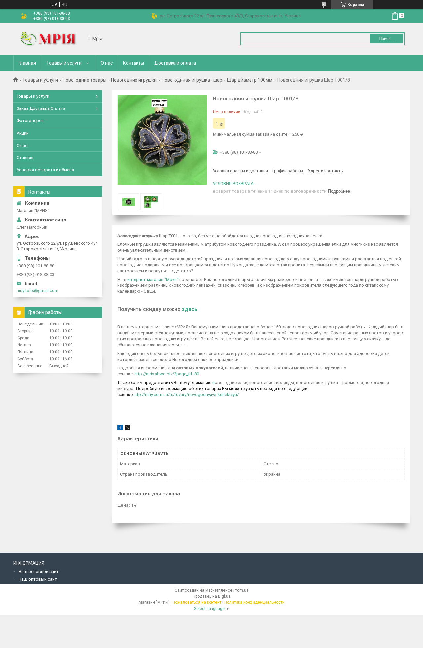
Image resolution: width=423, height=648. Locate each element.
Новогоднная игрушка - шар (192, 80)
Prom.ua (241, 590)
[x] (127, 428)
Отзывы (25, 157)
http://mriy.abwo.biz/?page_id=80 (167, 373)
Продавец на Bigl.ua (212, 596)
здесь (189, 309)
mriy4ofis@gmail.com (37, 290)
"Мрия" (170, 279)
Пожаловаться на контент (197, 602)
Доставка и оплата (175, 62)
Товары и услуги (64, 62)
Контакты (133, 62)
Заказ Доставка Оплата (41, 108)
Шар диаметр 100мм (249, 80)
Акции (23, 133)
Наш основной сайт (38, 571)
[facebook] (120, 428)
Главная (27, 62)
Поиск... (387, 38)
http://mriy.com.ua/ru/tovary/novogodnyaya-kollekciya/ (186, 394)
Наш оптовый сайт (38, 579)
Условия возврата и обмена (45, 169)
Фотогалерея (30, 120)
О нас (107, 62)
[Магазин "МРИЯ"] (51, 39)
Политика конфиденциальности (254, 602)
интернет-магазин (145, 279)
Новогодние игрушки (134, 80)
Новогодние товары (84, 80)
